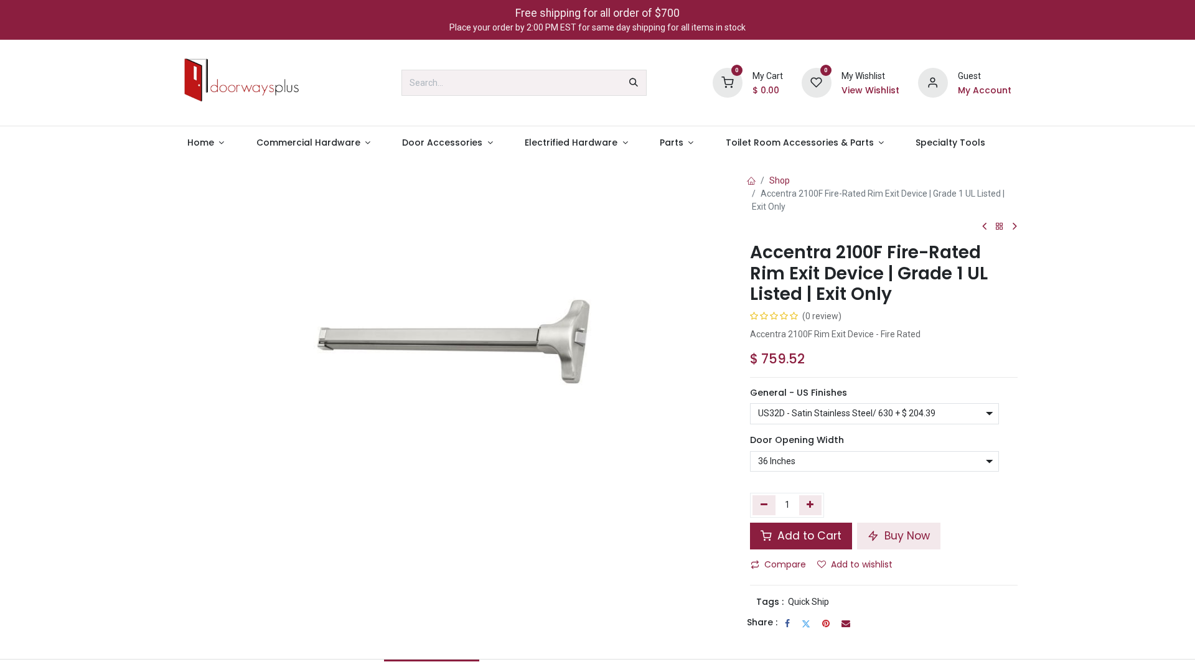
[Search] (633, 82)
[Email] (845, 623)
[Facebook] (787, 623)
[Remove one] (764, 505)
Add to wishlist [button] (862, 564)
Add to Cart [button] (807, 535)
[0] (728, 82)
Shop (779, 180)
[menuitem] (205, 142)
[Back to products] (999, 226)
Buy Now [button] (905, 535)
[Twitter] (806, 623)
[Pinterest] (826, 623)
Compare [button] (785, 564)
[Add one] (810, 505)
